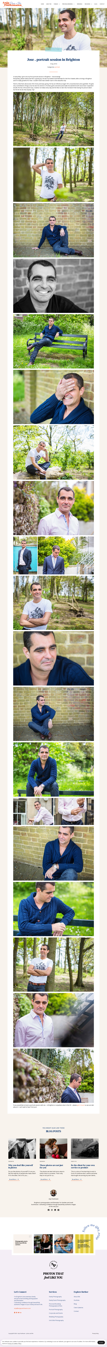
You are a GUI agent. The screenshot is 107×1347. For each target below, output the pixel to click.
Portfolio (76, 1300)
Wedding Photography (56, 1317)
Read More (13, 1179)
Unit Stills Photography (56, 1320)
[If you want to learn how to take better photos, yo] (22, 1243)
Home (42, 4)
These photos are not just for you (51, 1166)
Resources (87, 4)
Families (56, 4)
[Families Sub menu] (59, 4)
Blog (96, 4)
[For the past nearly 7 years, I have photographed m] (84, 1243)
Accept (101, 1342)
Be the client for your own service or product (83, 1166)
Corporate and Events (56, 1313)
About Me (48, 4)
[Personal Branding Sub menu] (73, 4)
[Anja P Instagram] (91, 1232)
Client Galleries (78, 1308)
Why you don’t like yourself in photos (20, 1166)
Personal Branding (67, 4)
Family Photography (55, 1297)
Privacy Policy (95, 1333)
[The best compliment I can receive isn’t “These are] (43, 1243)
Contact (102, 4)
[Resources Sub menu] (91, 4)
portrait (57, 67)
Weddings (79, 4)
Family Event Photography (57, 1300)
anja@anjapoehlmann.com (22, 1308)
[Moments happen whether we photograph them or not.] (63, 1243)
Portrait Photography (56, 1309)
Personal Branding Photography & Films (55, 1305)
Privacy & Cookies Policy (14, 1343)
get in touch (81, 1105)
